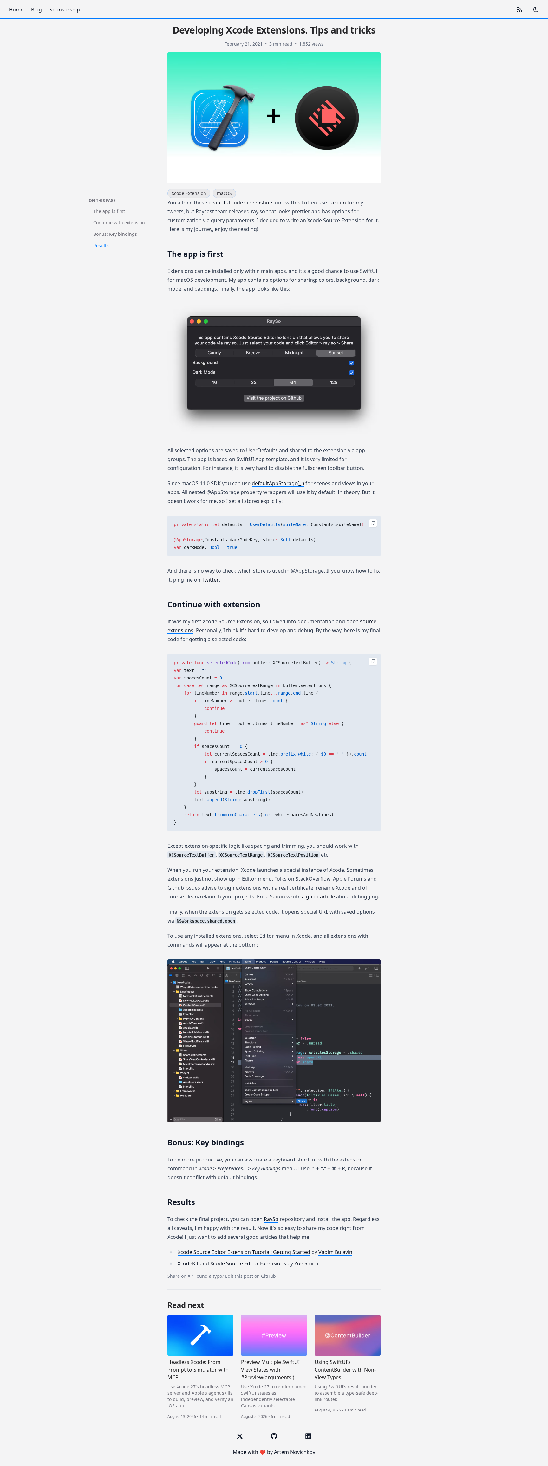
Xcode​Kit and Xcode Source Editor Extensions (232, 1263)
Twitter (210, 579)
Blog (36, 9)
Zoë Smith (306, 1263)
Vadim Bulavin (335, 1252)
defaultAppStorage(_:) (278, 483)
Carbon (337, 202)
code (237, 202)
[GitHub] (274, 1436)
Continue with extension (119, 223)
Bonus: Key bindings (115, 234)
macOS (224, 193)
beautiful (219, 202)
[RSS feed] (519, 9)
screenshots (259, 202)
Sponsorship (64, 9)
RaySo (271, 1219)
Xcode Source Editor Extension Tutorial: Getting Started (244, 1252)
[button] (274, 369)
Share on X (178, 1276)
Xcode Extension (189, 193)
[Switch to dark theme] (536, 9)
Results (101, 245)
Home (16, 9)
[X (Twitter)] (240, 1436)
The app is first (109, 211)
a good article (318, 896)
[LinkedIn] (308, 1436)
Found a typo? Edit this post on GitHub (235, 1276)
